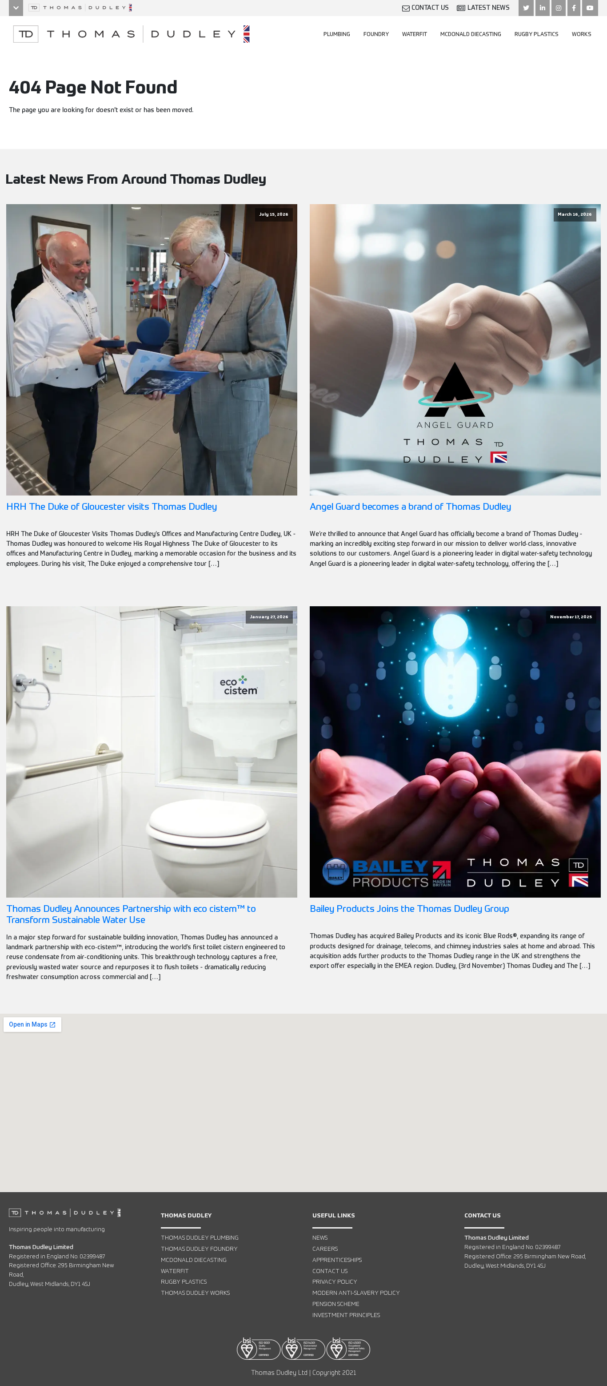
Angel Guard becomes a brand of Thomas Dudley (410, 507)
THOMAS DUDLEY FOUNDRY (199, 1249)
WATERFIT (414, 34)
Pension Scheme (335, 1304)
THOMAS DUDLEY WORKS (195, 1293)
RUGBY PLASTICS (537, 34)
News (319, 1238)
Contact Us (329, 1271)
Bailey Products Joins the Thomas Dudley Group (409, 909)
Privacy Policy (334, 1282)
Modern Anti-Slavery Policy (356, 1293)
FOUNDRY (376, 34)
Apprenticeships (337, 1260)
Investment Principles (346, 1315)
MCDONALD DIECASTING (470, 34)
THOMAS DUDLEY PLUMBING (200, 1238)
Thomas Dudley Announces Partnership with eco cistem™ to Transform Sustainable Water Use (131, 915)
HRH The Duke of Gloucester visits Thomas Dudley (111, 507)
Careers (325, 1249)
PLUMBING (336, 34)
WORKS (581, 34)
